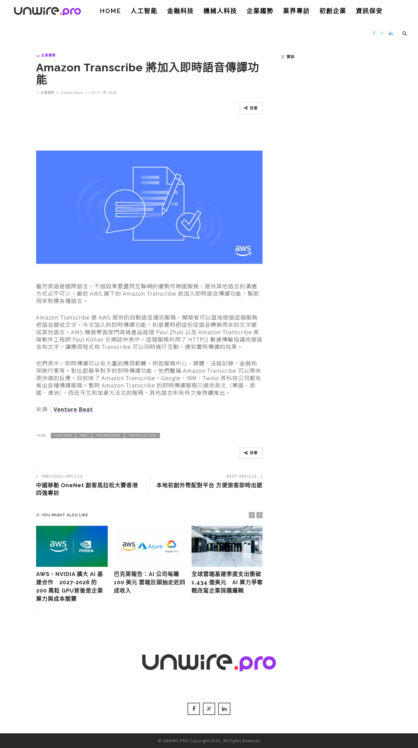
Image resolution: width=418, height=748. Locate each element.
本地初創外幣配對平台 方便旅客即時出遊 (209, 485)
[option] (72, 564)
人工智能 (144, 11)
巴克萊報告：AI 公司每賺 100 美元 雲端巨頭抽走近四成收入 (149, 582)
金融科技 (180, 11)
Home (110, 11)
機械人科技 (220, 11)
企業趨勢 (260, 11)
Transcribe (108, 435)
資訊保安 (369, 11)
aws (84, 435)
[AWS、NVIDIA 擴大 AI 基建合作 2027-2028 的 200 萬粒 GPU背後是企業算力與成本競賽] (72, 546)
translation (142, 435)
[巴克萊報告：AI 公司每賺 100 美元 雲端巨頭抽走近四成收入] (149, 546)
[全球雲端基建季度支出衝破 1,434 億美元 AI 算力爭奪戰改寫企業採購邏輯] (227, 546)
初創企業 (332, 11)
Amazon (63, 435)
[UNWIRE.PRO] (47, 10)
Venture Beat (73, 409)
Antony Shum (72, 92)
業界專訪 (296, 11)
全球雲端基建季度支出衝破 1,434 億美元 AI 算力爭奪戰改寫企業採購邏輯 (227, 582)
